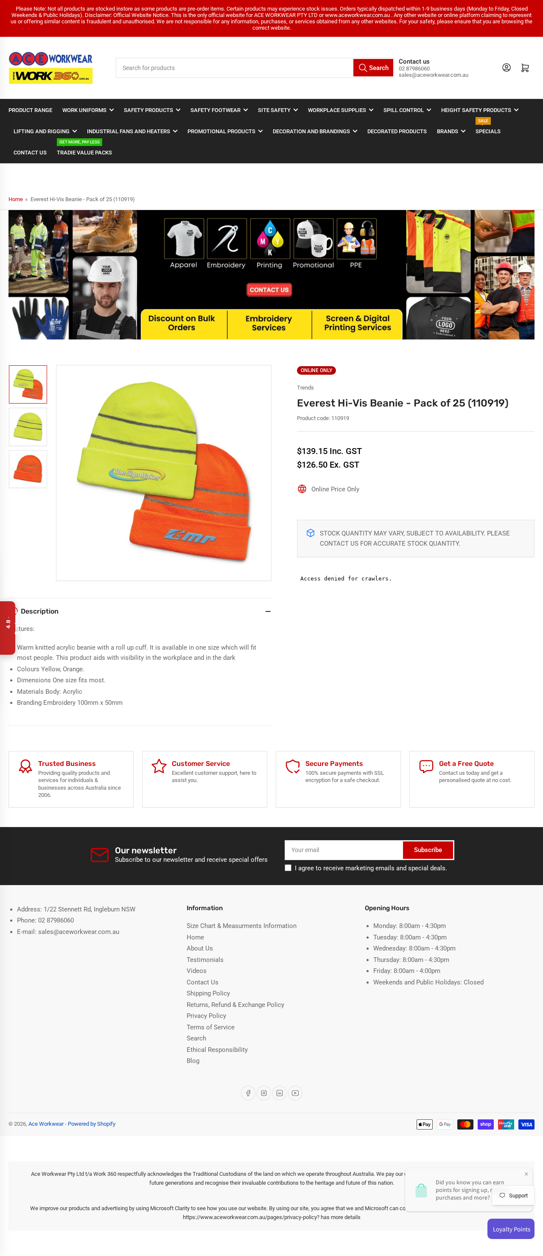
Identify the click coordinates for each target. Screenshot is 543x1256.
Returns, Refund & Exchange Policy (235, 1005)
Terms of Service (211, 1027)
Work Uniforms (84, 110)
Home (15, 199)
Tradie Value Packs (84, 149)
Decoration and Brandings (311, 131)
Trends (305, 387)
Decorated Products (397, 131)
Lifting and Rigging (42, 131)
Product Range (30, 110)
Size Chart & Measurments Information (242, 926)
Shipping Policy (208, 993)
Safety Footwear (215, 110)
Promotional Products (221, 131)
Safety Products (148, 110)
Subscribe (428, 850)
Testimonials (205, 960)
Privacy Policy (206, 1016)
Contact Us (30, 152)
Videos (197, 971)
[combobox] (255, 68)
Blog (193, 1061)
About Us (200, 948)
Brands (447, 131)
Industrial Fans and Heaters (128, 131)
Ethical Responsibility (217, 1050)
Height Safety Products (476, 110)
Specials (488, 128)
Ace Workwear (46, 1124)
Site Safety (274, 110)
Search (196, 1038)
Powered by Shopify (91, 1124)
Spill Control (403, 110)
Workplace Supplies (337, 110)
